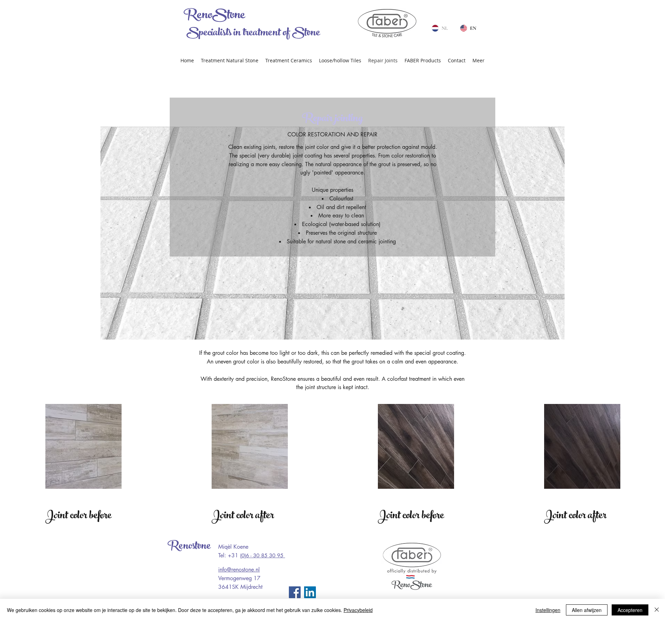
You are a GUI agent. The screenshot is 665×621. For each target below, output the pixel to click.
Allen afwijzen (587, 609)
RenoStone (214, 15)
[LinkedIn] (310, 592)
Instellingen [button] (547, 609)
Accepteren (630, 609)
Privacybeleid (358, 609)
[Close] (657, 609)
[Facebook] (295, 592)
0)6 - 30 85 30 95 (263, 555)
